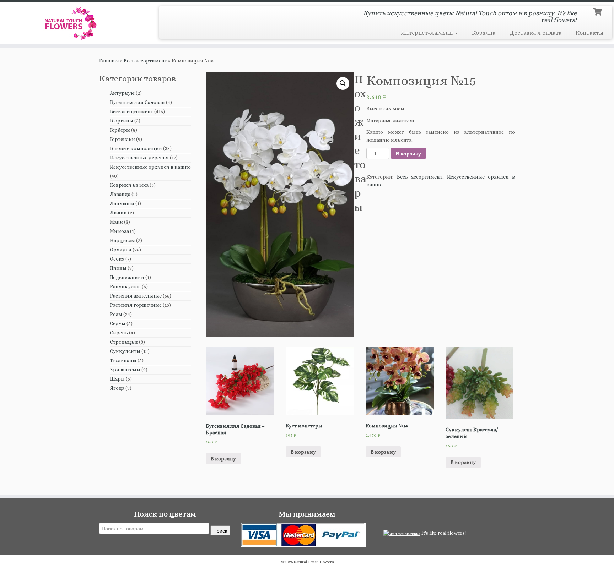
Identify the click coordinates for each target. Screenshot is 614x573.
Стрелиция (124, 342)
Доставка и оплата (535, 32)
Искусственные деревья (139, 157)
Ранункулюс (125, 286)
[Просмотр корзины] (598, 11)
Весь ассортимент (145, 61)
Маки (116, 222)
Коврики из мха (129, 185)
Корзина (483, 32)
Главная (109, 61)
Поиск (220, 530)
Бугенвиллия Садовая (137, 102)
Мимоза (119, 231)
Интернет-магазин (427, 32)
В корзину (408, 153)
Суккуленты (125, 351)
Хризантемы (125, 369)
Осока (117, 259)
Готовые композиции (136, 148)
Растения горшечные (136, 305)
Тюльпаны (123, 360)
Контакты (589, 32)
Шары (117, 379)
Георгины (121, 121)
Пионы (118, 268)
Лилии (118, 212)
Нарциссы (122, 240)
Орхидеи (120, 249)
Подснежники (127, 277)
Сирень (119, 332)
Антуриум (122, 93)
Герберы (120, 130)
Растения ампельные (136, 296)
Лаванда (120, 194)
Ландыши (122, 203)
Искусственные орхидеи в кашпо (150, 167)
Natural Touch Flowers (313, 562)
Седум (117, 323)
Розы (116, 314)
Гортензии (122, 139)
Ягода (117, 388)
